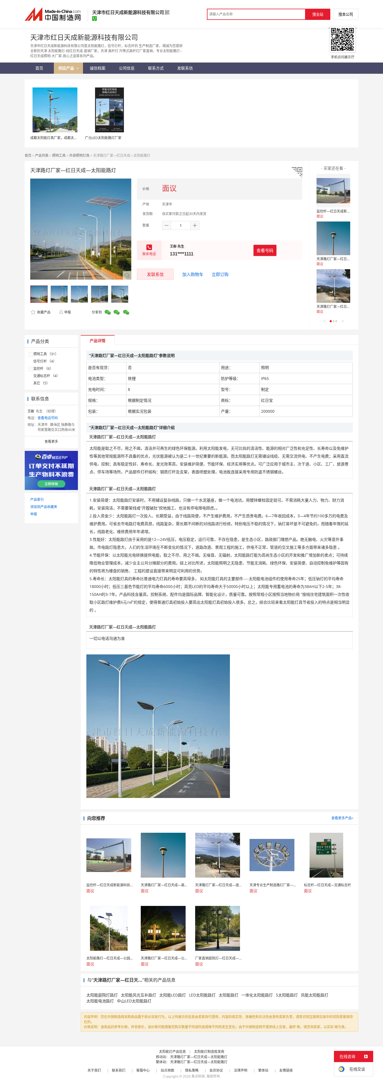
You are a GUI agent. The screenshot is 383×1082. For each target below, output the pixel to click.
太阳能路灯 (228, 995)
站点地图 (167, 1070)
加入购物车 (192, 274)
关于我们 (94, 1070)
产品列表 (42, 155)
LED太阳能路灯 (202, 995)
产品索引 (37, 499)
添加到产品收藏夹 (43, 506)
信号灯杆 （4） (44, 361)
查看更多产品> (342, 818)
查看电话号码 (48, 418)
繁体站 (263, 1070)
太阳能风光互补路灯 (138, 995)
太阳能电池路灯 (100, 1000)
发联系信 (155, 274)
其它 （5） (41, 383)
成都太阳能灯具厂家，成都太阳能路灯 (58, 137)
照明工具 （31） (45, 354)
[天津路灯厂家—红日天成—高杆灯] (333, 238)
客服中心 (143, 1070)
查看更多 (51, 441)
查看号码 (265, 250)
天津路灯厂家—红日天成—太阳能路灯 (198, 1057)
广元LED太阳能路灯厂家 (103, 137)
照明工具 (59, 155)
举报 (67, 312)
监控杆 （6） (43, 368)
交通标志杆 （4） (46, 375)
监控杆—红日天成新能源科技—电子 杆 (346, 211)
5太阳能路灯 (287, 995)
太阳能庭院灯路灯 (102, 995)
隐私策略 (192, 1070)
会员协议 (216, 1070)
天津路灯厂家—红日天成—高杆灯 (342, 259)
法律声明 (240, 1070)
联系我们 (118, 1070)
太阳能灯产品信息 (172, 1051)
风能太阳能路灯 (314, 995)
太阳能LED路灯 (172, 995)
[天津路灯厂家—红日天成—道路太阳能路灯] (333, 286)
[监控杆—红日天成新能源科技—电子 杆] (333, 190)
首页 (28, 155)
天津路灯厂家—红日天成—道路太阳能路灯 (348, 306)
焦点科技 (198, 1076)
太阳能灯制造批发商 (209, 1051)
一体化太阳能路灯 (257, 995)
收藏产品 (43, 312)
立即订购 (220, 274)
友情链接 (286, 1070)
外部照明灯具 (79, 155)
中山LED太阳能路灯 (134, 1000)
